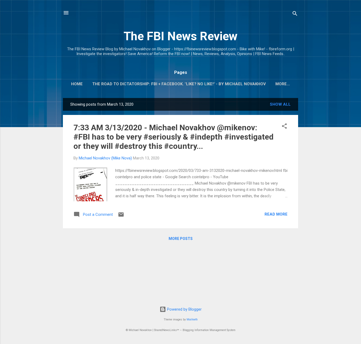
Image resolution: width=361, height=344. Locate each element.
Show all (280, 104)
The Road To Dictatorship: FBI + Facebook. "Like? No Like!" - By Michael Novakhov (179, 84)
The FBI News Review (181, 36)
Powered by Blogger (184, 309)
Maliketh (192, 319)
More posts (181, 238)
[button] (284, 127)
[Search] (295, 14)
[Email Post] (121, 216)
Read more (276, 214)
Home (77, 84)
